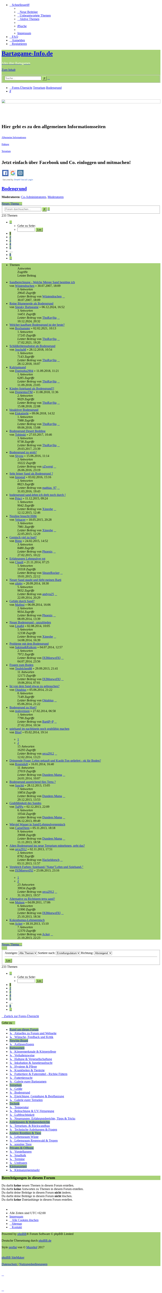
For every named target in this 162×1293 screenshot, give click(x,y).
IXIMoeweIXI (51, 657)
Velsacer (20, 519)
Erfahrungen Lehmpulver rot (27, 558)
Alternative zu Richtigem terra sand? (32, 898)
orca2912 (48, 753)
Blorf (18, 732)
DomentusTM (24, 392)
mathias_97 (49, 487)
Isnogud (20, 477)
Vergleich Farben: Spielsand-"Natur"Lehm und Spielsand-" (46, 867)
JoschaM (20, 349)
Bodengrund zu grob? (23, 452)
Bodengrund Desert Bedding (27, 431)
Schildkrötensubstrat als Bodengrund (32, 346)
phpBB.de (45, 1240)
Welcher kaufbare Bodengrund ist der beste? (37, 324)
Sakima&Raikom (26, 647)
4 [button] (10, 244)
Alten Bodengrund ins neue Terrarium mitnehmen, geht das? (47, 845)
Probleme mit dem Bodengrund (29, 643)
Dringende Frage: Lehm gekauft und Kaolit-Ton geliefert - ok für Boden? (55, 760)
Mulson (19, 902)
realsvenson (22, 711)
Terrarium (6, 151)
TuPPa (19, 806)
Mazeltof (31, 1247)
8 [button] (10, 254)
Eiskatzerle (22, 413)
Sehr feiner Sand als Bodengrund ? (31, 473)
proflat (13, 1247)
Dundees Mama (52, 774)
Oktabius (20, 689)
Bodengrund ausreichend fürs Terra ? (32, 782)
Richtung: (87, 953)
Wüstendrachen (24, 285)
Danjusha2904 (24, 370)
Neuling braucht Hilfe (23, 516)
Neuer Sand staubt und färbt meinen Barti (35, 580)
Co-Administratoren (33, 197)
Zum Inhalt (8, 69)
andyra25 (48, 594)
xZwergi (47, 466)
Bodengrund (14, 188)
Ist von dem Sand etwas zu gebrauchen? (34, 686)
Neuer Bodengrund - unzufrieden (30, 622)
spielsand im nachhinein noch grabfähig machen (39, 728)
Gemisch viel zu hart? (23, 537)
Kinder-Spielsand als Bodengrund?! (31, 388)
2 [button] (10, 237)
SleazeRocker (50, 572)
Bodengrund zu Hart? (23, 707)
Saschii (19, 785)
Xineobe (47, 509)
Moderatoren (56, 197)
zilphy (19, 583)
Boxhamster (22, 328)
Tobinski (20, 434)
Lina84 (19, 626)
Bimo (18, 541)
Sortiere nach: (47, 953)
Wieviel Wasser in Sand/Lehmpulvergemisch (37, 824)
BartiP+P (48, 721)
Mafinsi (19, 604)
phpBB (21, 1234)
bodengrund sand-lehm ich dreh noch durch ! (37, 494)
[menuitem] (27, 12)
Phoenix (47, 551)
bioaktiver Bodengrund (23, 409)
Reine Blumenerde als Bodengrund (31, 303)
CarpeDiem (22, 828)
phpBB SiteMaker (13, 1257)
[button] (10, 222)
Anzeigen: (11, 953)
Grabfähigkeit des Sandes (25, 803)
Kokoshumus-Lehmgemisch (27, 920)
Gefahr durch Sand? (22, 601)
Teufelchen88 (23, 668)
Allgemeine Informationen (14, 137)
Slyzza (19, 456)
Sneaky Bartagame (27, 307)
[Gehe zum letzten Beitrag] (63, 296)
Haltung (5, 144)
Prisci (18, 498)
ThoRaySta (49, 317)
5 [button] (10, 247)
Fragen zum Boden (21, 665)
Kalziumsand (17, 367)
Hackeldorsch (50, 859)
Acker (19, 923)
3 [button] (10, 240)
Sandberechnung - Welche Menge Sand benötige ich (42, 282)
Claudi (19, 562)
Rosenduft (21, 764)
